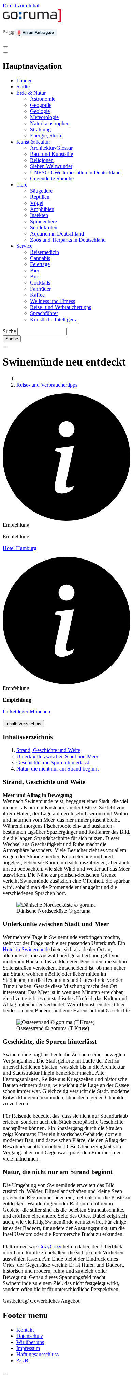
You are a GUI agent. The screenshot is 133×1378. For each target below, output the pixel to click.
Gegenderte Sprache (52, 178)
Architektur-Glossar (51, 148)
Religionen (42, 160)
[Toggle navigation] (5, 47)
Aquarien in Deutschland (57, 234)
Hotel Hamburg (19, 548)
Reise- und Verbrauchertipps (60, 307)
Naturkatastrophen (50, 123)
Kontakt (25, 1330)
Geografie (40, 105)
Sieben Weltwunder (51, 166)
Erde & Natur (31, 93)
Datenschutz (29, 1336)
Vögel (36, 203)
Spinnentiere (43, 221)
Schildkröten (43, 227)
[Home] (32, 20)
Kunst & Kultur (33, 142)
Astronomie (42, 99)
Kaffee (37, 295)
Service (24, 246)
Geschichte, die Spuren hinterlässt (52, 762)
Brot (35, 276)
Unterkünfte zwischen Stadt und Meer (57, 756)
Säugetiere (41, 191)
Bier (34, 270)
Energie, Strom (46, 136)
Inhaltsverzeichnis (23, 723)
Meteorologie (44, 117)
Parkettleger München (26, 711)
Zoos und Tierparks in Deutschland (68, 240)
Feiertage (40, 264)
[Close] (5, 53)
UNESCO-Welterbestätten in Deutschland (75, 172)
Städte (23, 87)
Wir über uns (30, 1342)
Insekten (39, 215)
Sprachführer (44, 313)
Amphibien (42, 209)
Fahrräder (40, 289)
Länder (24, 80)
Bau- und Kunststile (51, 154)
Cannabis (40, 258)
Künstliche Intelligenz (53, 319)
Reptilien (39, 197)
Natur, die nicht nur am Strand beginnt (57, 769)
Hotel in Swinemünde (26, 949)
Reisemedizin (44, 252)
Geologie (40, 111)
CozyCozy (49, 1246)
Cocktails (40, 283)
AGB (22, 1360)
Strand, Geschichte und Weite (48, 750)
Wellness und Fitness (52, 301)
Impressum (28, 1348)
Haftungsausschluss (37, 1354)
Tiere (21, 185)
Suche (9, 331)
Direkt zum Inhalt (22, 6)
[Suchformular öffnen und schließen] (5, 347)
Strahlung (40, 129)
